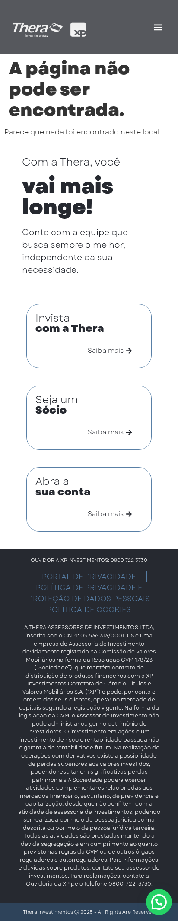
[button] (158, 27)
